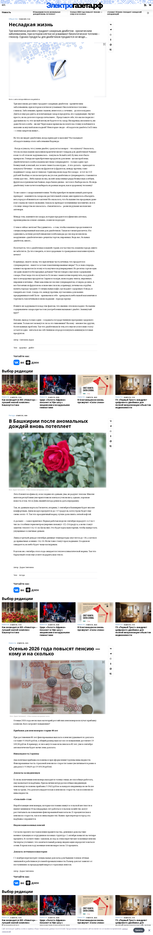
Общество (13, 19)
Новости (12, 643)
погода (22, 575)
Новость (6, 12)
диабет (31, 348)
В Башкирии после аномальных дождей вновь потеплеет (46, 13)
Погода (12, 416)
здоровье (23, 348)
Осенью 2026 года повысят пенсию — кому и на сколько (86, 13)
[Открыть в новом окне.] (19, 362)
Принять (139, 930)
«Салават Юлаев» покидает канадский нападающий (124, 13)
